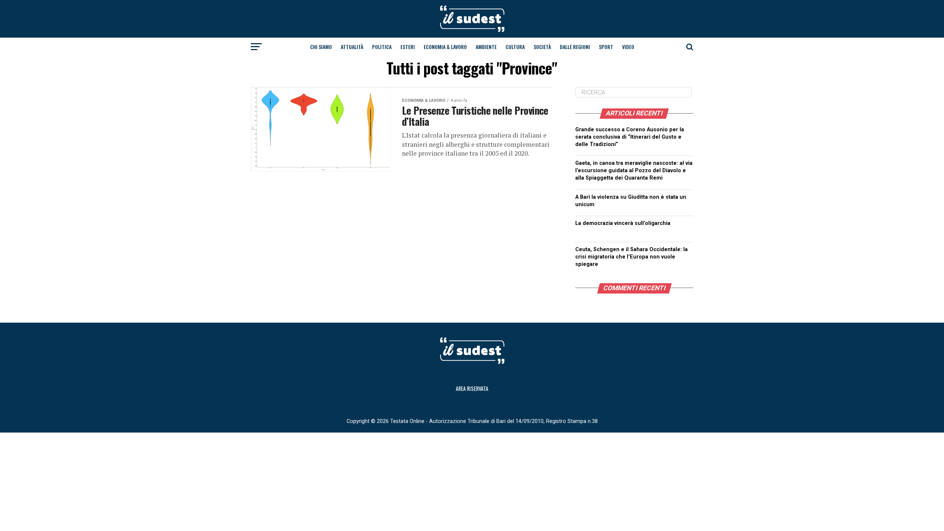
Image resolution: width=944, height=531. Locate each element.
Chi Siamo (321, 47)
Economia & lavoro (445, 47)
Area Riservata (472, 388)
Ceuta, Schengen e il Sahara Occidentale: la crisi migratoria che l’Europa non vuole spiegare (631, 256)
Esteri (407, 47)
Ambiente (486, 47)
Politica (382, 47)
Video (628, 47)
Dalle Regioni (575, 47)
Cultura (515, 47)
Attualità (352, 47)
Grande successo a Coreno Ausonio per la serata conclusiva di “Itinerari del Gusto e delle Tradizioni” (629, 137)
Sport (606, 47)
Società (542, 47)
